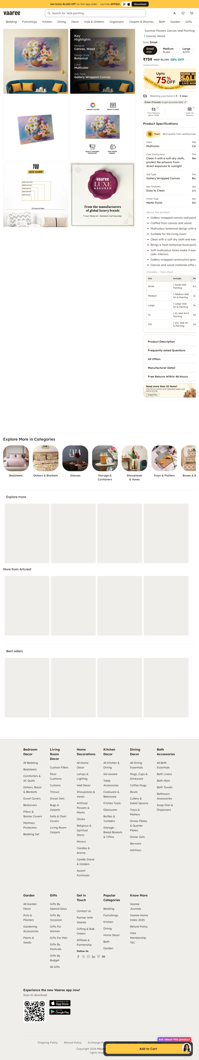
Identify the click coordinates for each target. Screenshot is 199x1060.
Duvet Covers (32, 798)
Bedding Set (31, 834)
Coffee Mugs (138, 785)
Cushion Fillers (59, 767)
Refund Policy (139, 926)
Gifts (189, 21)
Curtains (55, 785)
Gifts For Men (58, 938)
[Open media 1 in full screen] (35, 61)
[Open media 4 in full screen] (102, 128)
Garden (175, 21)
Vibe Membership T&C (138, 937)
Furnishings (29, 21)
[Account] (174, 13)
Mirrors (81, 841)
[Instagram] (88, 956)
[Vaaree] (12, 13)
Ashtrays (135, 850)
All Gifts (55, 967)
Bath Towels (164, 787)
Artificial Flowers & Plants (83, 807)
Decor (75, 21)
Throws (54, 792)
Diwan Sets (57, 798)
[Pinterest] (98, 956)
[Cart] (191, 13)
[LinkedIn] (93, 956)
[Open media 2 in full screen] (102, 61)
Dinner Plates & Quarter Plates (138, 825)
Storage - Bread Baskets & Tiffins (112, 832)
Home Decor (111, 935)
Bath (162, 21)
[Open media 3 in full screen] (35, 128)
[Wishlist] (183, 13)
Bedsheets (30, 769)
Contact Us (84, 911)
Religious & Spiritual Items (84, 830)
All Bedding (30, 763)
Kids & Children (94, 21)
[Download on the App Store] (60, 1003)
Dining (62, 21)
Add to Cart (148, 1049)
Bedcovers (30, 805)
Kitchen (47, 21)
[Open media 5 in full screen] (35, 194)
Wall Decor (84, 785)
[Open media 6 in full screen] (102, 194)
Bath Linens (164, 774)
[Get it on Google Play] (60, 1012)
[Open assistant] (186, 1047)
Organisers (117, 21)
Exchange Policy (98, 1042)
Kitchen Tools (112, 803)
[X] (83, 956)
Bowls (134, 792)
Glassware (110, 809)
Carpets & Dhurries (141, 21)
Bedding (11, 21)
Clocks (81, 819)
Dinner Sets (137, 837)
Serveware (110, 774)
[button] (153, 112)
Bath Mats (163, 780)
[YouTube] (103, 956)
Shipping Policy (48, 1042)
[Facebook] (78, 956)
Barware (135, 843)
